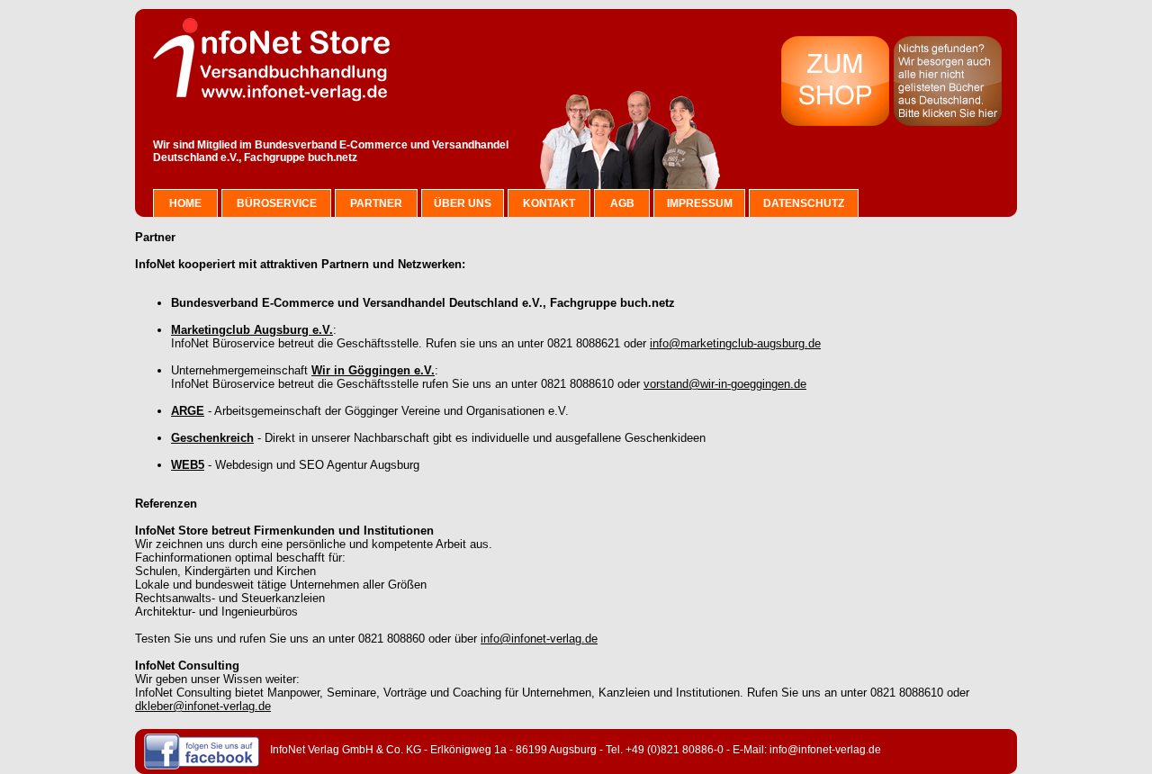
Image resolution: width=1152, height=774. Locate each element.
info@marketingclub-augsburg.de (735, 343)
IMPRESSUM (700, 203)
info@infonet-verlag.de (539, 638)
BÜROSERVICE (277, 203)
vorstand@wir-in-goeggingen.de (725, 384)
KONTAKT (549, 203)
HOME (185, 203)
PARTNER (376, 203)
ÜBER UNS (462, 203)
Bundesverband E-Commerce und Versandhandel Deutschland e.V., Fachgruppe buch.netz (330, 151)
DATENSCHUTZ (803, 203)
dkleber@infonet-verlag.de (203, 706)
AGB (622, 203)
